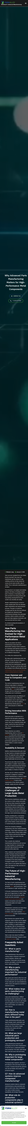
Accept (14, 1122)
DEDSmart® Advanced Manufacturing (11, 4)
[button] (26, 1108)
